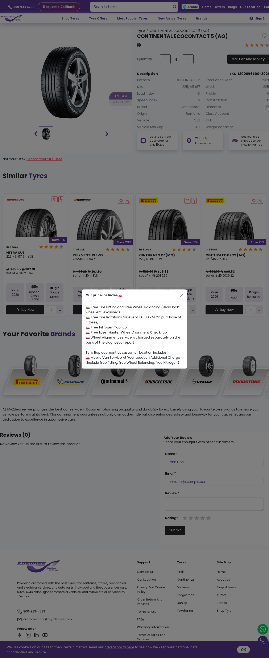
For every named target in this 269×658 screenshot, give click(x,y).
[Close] (181, 295)
